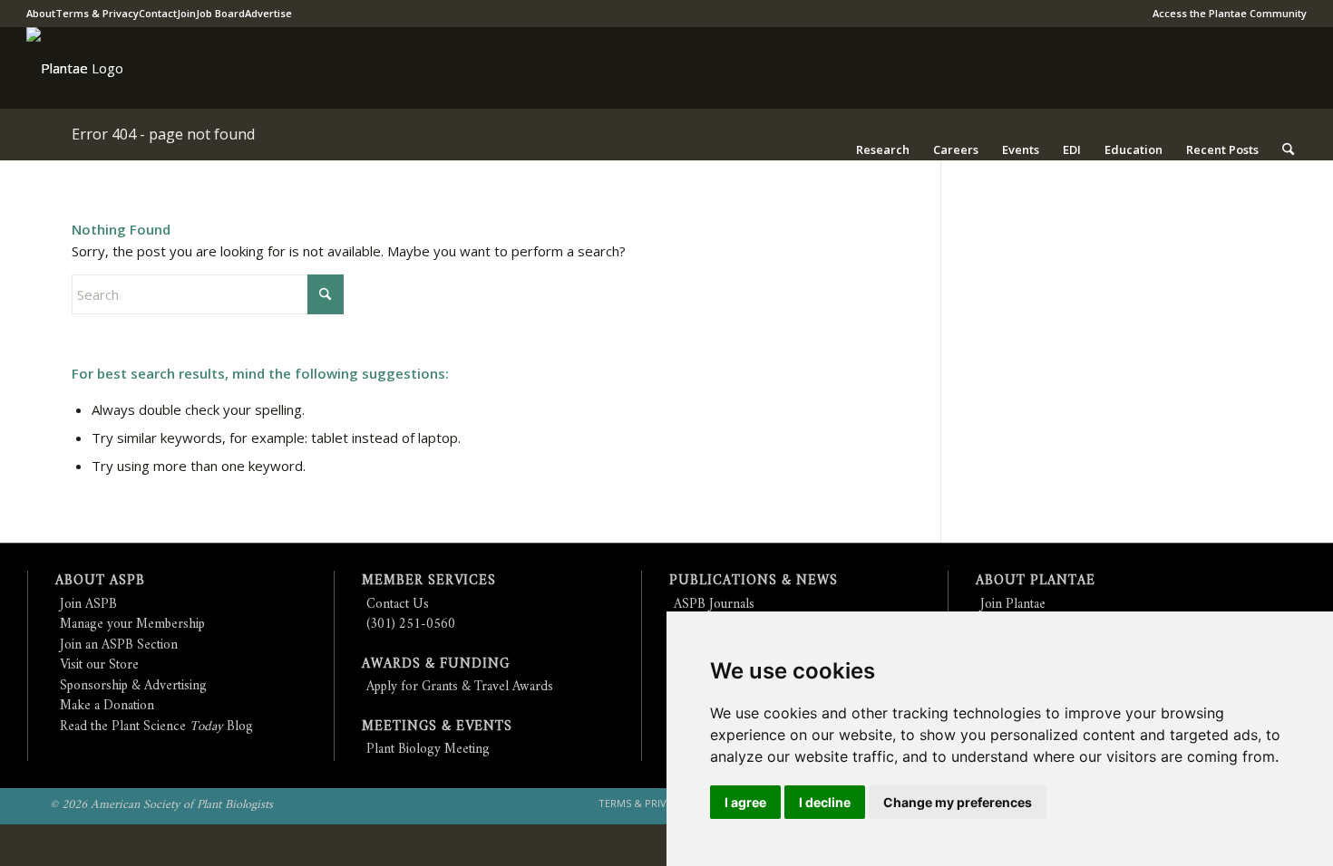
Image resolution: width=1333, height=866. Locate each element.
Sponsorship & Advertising (133, 686)
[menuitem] (1225, 13)
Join (186, 13)
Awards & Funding (436, 664)
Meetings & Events (437, 727)
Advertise (268, 13)
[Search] (1288, 149)
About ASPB (100, 581)
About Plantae (1035, 581)
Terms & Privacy (97, 13)
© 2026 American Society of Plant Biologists (161, 805)
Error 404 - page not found (163, 134)
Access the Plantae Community (1230, 13)
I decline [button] (825, 802)
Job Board (220, 13)
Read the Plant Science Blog (156, 727)
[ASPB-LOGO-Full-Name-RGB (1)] (57, 68)
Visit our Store (99, 665)
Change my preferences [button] (957, 802)
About (40, 13)
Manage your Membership (132, 624)
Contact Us (397, 604)
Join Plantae (1013, 604)
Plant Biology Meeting (428, 749)
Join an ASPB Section (119, 645)
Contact (158, 13)
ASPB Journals (714, 604)
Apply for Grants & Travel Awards (459, 687)
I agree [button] (745, 802)
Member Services (429, 581)
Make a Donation (107, 706)
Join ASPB (88, 604)
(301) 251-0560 (410, 624)
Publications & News (753, 581)
